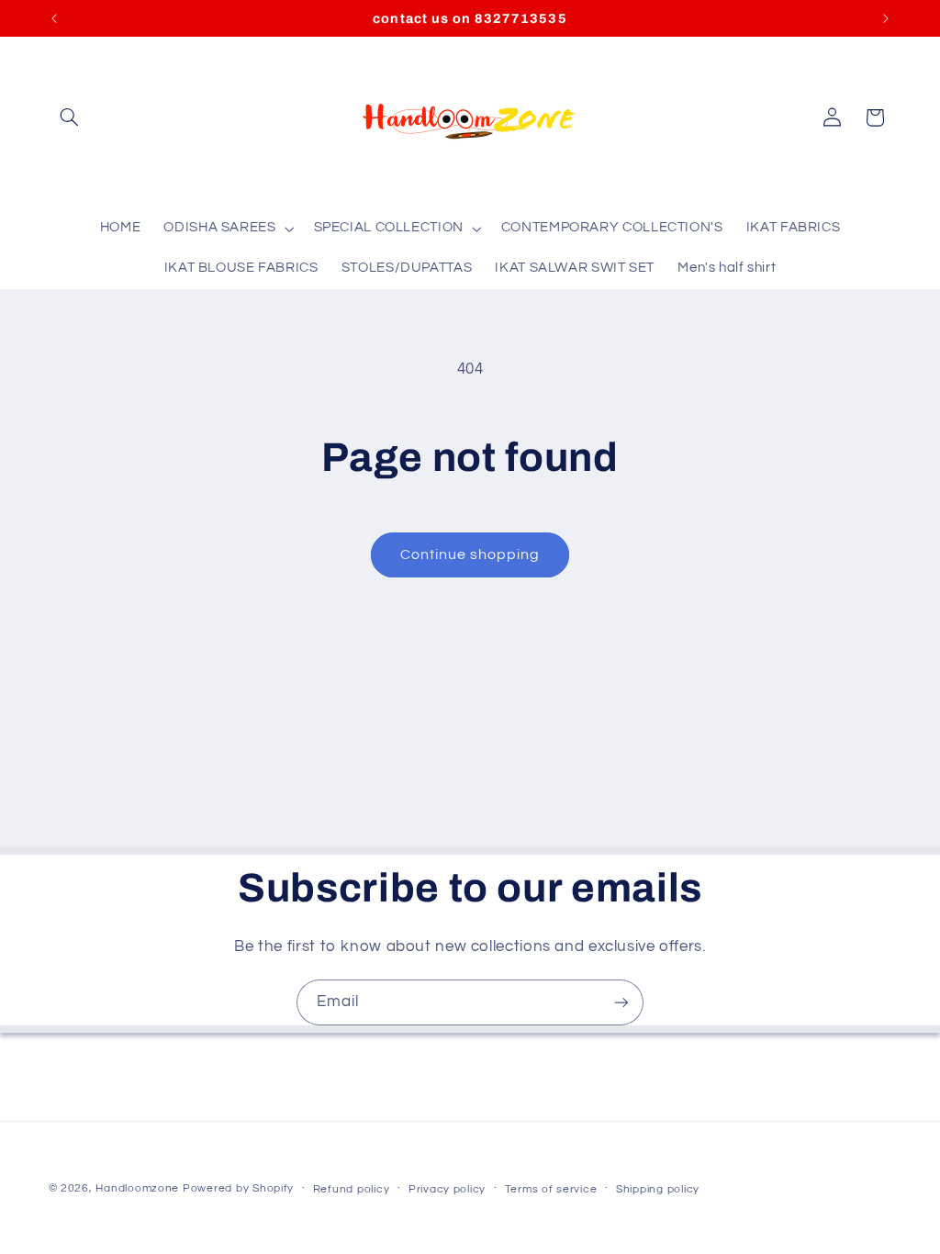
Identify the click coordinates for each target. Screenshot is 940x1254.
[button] (70, 117)
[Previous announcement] (54, 18)
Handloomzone (137, 1188)
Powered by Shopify (238, 1188)
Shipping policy (657, 1189)
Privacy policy (447, 1189)
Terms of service (551, 1189)
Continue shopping (470, 554)
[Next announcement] (886, 18)
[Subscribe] (621, 1002)
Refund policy (351, 1189)
